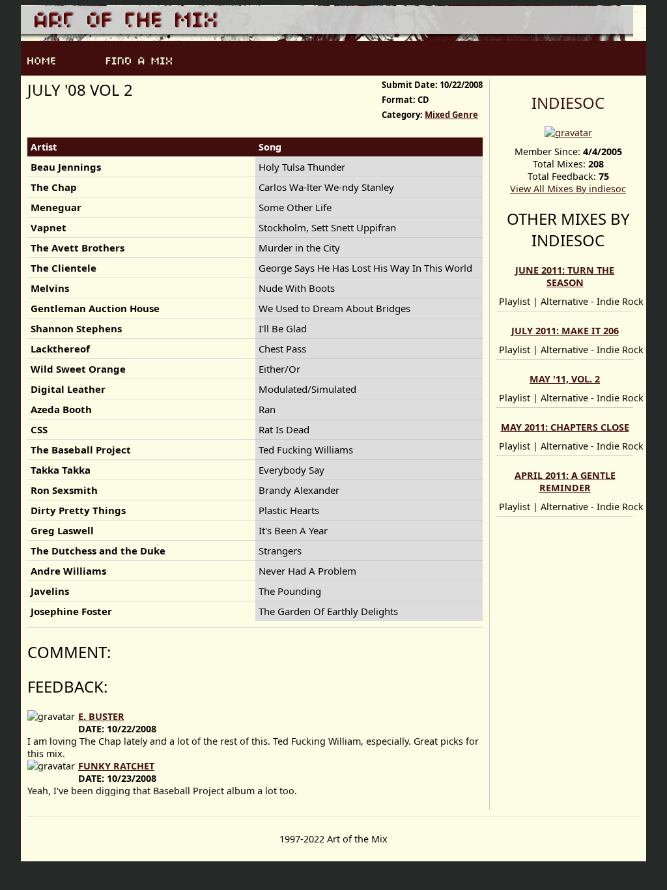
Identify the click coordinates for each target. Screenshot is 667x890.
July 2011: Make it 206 (565, 330)
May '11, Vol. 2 (565, 379)
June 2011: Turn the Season (564, 276)
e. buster (101, 716)
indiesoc (568, 102)
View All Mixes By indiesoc (568, 188)
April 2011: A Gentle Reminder (565, 481)
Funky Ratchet (116, 766)
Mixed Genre (451, 115)
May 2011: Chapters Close (565, 427)
